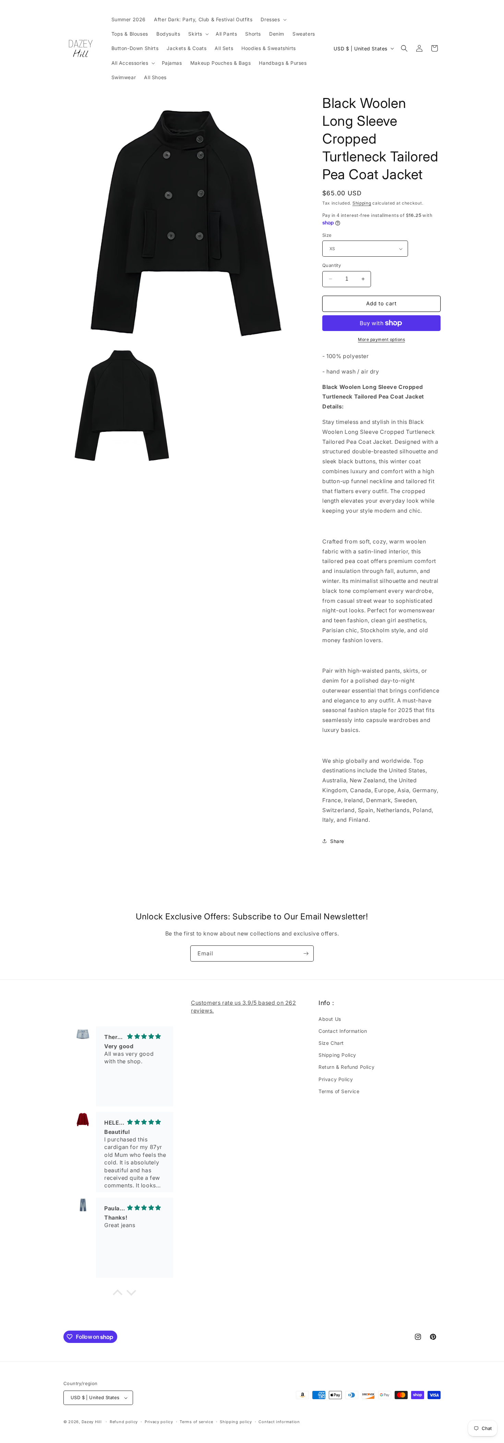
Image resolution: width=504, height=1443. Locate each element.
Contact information (279, 1421)
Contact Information (343, 1031)
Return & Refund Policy (346, 1067)
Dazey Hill (92, 1421)
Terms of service (196, 1421)
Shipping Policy (337, 1055)
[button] (272, 19)
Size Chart (331, 1043)
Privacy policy (159, 1421)
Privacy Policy (336, 1079)
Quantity (331, 265)
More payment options (381, 339)
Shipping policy (236, 1421)
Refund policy (124, 1421)
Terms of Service (339, 1091)
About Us (330, 1019)
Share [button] (337, 841)
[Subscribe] (305, 953)
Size (327, 235)
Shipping (361, 203)
